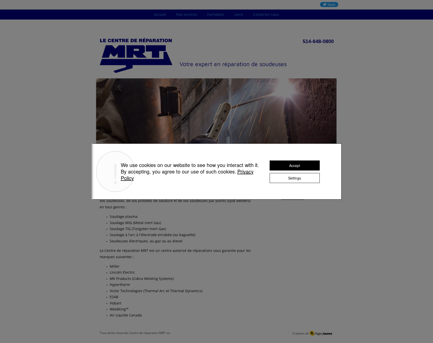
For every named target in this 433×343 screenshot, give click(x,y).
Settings (294, 178)
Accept (294, 165)
